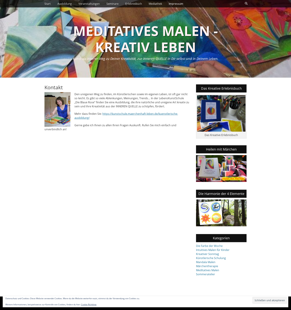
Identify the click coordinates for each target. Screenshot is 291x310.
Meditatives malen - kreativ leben (145, 38)
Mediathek (155, 4)
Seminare (112, 4)
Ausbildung (64, 4)
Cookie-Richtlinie (88, 304)
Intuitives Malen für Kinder (213, 250)
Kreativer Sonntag (207, 254)
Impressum (176, 4)
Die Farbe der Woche (209, 246)
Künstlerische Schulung (211, 258)
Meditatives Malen (207, 270)
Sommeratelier (205, 274)
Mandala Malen (205, 262)
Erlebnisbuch (133, 4)
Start (47, 4)
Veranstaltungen (89, 4)
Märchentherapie (207, 266)
